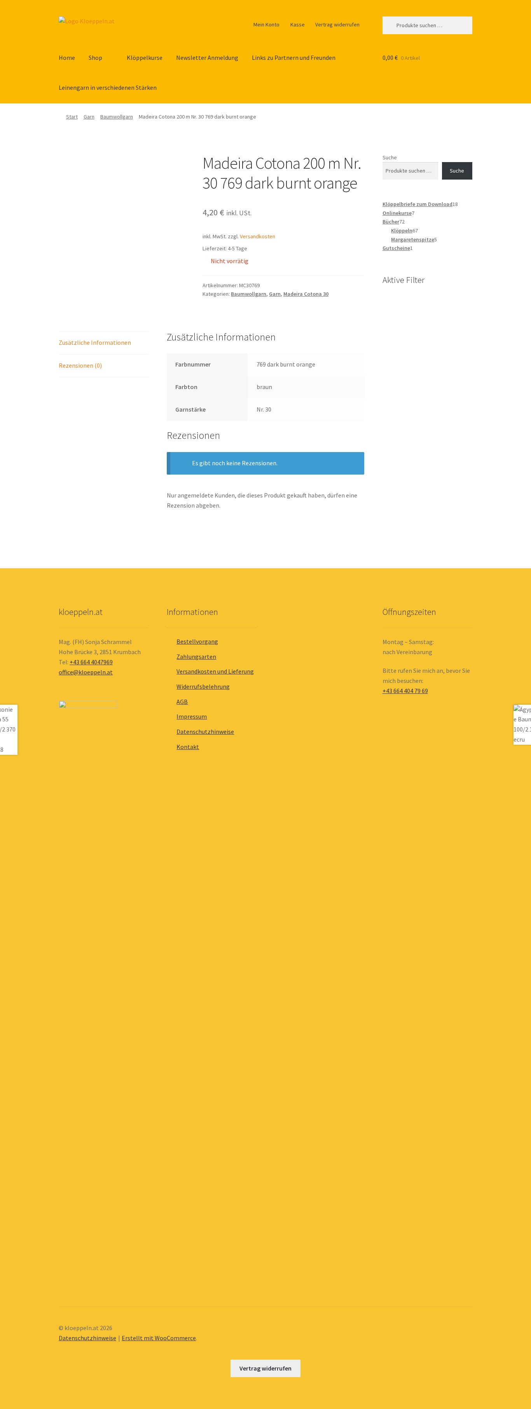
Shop (95, 57)
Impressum (191, 716)
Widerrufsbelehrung (203, 686)
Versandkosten (257, 236)
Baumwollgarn (116, 116)
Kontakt (187, 747)
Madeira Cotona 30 (305, 293)
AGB (182, 701)
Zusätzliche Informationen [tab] (95, 342)
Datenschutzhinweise (205, 731)
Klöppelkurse (144, 57)
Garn (89, 116)
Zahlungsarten (196, 656)
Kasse (297, 24)
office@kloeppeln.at (86, 672)
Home (67, 57)
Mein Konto (266, 24)
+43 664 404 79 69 (405, 691)
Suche (390, 157)
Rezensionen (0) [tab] (80, 365)
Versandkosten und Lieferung (215, 671)
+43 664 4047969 (91, 662)
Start (72, 116)
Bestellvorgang (197, 641)
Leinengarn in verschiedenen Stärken (108, 87)
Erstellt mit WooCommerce (159, 1338)
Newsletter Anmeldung (207, 57)
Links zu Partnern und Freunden (293, 57)
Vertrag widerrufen (337, 24)
